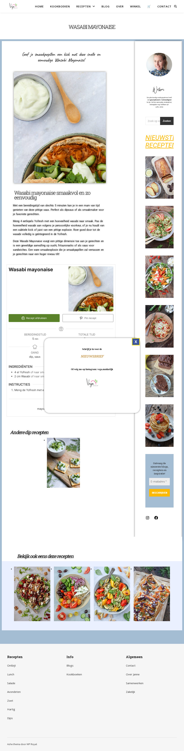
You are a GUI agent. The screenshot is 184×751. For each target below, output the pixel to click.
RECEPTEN (83, 6)
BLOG (106, 6)
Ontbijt (11, 665)
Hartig (11, 709)
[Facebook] (156, 519)
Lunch (10, 674)
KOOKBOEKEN (60, 6)
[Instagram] (147, 519)
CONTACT (164, 6)
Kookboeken (74, 674)
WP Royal (32, 744)
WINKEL (135, 6)
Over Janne (133, 674)
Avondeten (14, 692)
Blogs (69, 665)
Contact (130, 665)
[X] (136, 341)
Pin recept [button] (90, 318)
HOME (39, 6)
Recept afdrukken (36, 318)
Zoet (10, 700)
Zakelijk (130, 692)
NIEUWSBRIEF (92, 356)
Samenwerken (134, 683)
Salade (11, 683)
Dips (10, 718)
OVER (120, 6)
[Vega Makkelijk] (13, 6)
